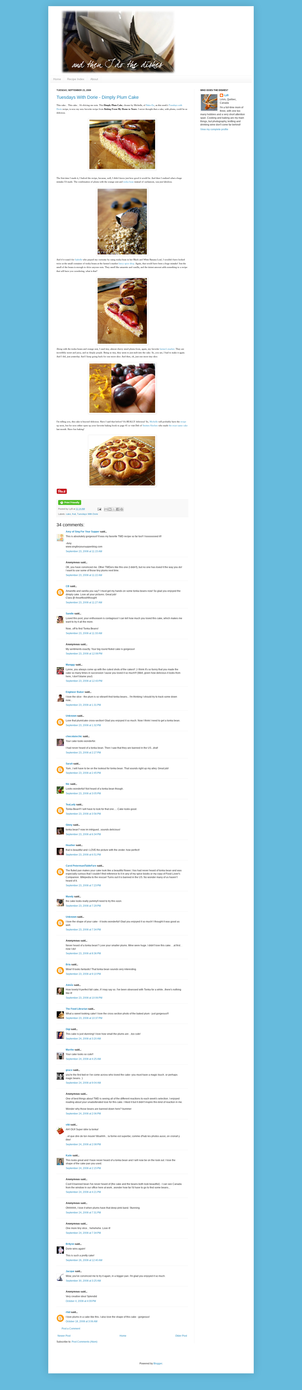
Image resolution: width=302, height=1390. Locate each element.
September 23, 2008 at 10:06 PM (84, 997)
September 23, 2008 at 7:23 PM (83, 885)
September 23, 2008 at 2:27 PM (83, 752)
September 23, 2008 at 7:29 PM (83, 905)
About (94, 79)
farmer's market (167, 349)
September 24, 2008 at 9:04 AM (83, 1082)
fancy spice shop (126, 263)
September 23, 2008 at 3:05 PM (83, 793)
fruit (74, 514)
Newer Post (64, 1335)
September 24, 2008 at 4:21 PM (83, 1192)
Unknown (71, 715)
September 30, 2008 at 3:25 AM (83, 1280)
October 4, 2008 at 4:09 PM (81, 1301)
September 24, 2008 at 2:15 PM (83, 1168)
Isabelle (78, 259)
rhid (68, 1312)
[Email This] (106, 509)
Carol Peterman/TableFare (81, 865)
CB (67, 586)
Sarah (69, 763)
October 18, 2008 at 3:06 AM (81, 1321)
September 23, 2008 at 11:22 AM (84, 575)
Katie (69, 1155)
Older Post (181, 1335)
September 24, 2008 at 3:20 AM (83, 1038)
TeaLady (71, 804)
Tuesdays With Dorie (87, 514)
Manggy (70, 664)
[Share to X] (114, 509)
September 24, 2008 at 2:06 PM (83, 1113)
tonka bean (128, 182)
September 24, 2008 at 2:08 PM (83, 1144)
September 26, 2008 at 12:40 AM (84, 1260)
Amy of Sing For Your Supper (82, 531)
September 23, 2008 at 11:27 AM (84, 602)
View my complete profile (214, 129)
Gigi (68, 1029)
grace (69, 1070)
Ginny (69, 824)
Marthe (70, 1049)
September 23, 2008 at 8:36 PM (83, 953)
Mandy (70, 896)
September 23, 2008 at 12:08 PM (84, 653)
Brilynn (70, 1244)
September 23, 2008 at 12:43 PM (84, 680)
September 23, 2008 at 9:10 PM (83, 974)
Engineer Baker (75, 692)
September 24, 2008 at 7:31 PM (83, 1212)
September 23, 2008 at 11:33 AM (84, 633)
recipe (183, 421)
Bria (68, 964)
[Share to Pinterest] (122, 509)
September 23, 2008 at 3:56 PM (83, 813)
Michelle (154, 421)
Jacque (70, 1271)
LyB (226, 95)
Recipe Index (75, 79)
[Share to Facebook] (118, 509)
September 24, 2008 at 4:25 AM (83, 1059)
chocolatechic (74, 736)
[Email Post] (99, 509)
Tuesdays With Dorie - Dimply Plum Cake (97, 97)
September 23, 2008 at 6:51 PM (83, 854)
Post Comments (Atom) (84, 1341)
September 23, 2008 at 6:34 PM (83, 834)
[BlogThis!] (110, 509)
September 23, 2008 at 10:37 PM (84, 1018)
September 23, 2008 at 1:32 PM (83, 725)
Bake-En (150, 105)
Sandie (70, 613)
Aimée (69, 985)
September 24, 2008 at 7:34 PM (83, 1232)
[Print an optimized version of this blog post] (69, 504)
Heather (70, 845)
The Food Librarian (77, 1008)
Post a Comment (71, 1328)
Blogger (157, 1363)
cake (68, 514)
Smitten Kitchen (150, 425)
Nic (68, 784)
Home (57, 79)
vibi (68, 1124)
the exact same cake (178, 425)
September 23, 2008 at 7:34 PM (83, 929)
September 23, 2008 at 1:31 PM (83, 705)
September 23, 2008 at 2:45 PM (83, 772)
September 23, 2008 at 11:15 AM (84, 551)
